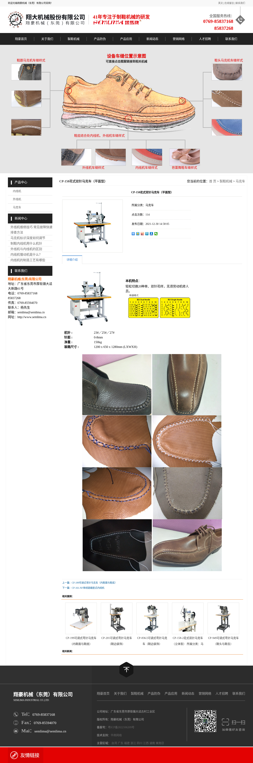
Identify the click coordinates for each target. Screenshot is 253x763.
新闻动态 (152, 39)
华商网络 (116, 735)
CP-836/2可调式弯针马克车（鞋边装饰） (152, 640)
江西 (146, 743)
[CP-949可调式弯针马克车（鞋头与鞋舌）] (223, 618)
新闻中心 (21, 218)
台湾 (114, 743)
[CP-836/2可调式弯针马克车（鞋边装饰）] (152, 618)
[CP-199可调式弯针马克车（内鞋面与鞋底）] (81, 618)
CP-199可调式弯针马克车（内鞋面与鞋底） (81, 640)
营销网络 (179, 39)
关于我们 (47, 39)
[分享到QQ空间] (138, 233)
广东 (120, 743)
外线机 (17, 199)
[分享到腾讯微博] (147, 233)
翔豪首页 (21, 39)
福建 (127, 743)
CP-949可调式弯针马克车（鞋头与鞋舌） (223, 640)
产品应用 (126, 39)
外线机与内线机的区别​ (26, 249)
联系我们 (240, 3)
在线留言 (229, 3)
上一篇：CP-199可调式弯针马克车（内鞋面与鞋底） (89, 582)
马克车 (17, 207)
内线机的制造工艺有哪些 (27, 260)
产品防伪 (100, 39)
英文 (220, 3)
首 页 (212, 181)
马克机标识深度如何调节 (27, 238)
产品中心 (21, 182)
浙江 (133, 743)
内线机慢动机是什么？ (26, 254)
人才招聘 (205, 39)
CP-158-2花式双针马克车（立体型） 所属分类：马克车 (187, 640)
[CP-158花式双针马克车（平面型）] (92, 226)
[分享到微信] (156, 233)
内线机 (17, 191)
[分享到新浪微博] (142, 233)
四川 (139, 743)
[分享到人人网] (151, 233)
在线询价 (143, 244)
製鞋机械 (73, 39)
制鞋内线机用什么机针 (26, 243)
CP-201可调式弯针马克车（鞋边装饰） (116, 640)
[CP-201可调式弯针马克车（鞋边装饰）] (116, 618)
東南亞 (160, 743)
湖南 (152, 743)
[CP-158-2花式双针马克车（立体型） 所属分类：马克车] (188, 618)
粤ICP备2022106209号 (121, 727)
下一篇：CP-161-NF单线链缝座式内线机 (83, 588)
